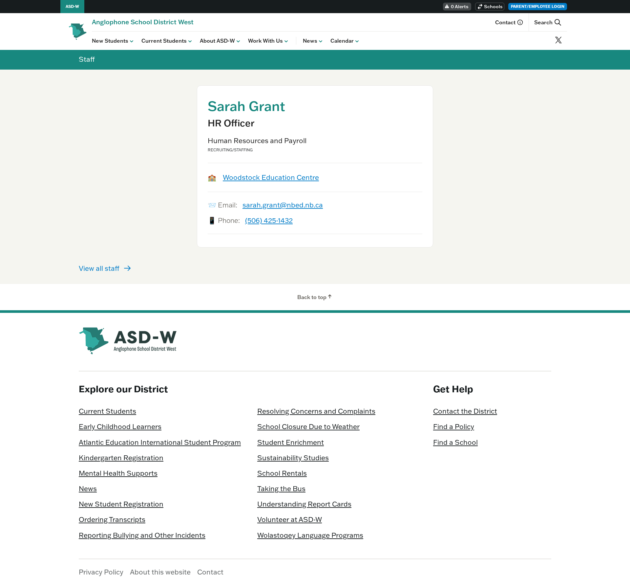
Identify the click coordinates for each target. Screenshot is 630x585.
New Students (110, 40)
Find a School (455, 442)
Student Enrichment (290, 442)
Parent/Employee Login (537, 6)
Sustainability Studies (293, 457)
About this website (160, 572)
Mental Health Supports (118, 473)
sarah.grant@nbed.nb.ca (282, 205)
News (310, 40)
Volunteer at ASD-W (289, 519)
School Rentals (282, 473)
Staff (87, 59)
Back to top (311, 297)
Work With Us (265, 40)
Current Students (164, 40)
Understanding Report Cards (304, 504)
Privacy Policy (101, 572)
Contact (505, 22)
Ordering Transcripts (112, 519)
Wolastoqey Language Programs (310, 535)
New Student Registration (121, 504)
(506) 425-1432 (269, 220)
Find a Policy (453, 426)
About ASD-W (217, 40)
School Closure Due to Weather (308, 426)
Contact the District (465, 411)
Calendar (342, 40)
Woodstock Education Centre (271, 177)
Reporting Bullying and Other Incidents (142, 535)
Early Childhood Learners (120, 426)
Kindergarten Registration (121, 457)
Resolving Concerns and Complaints (316, 411)
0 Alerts (460, 7)
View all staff (99, 268)
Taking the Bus (281, 488)
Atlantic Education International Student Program (160, 442)
